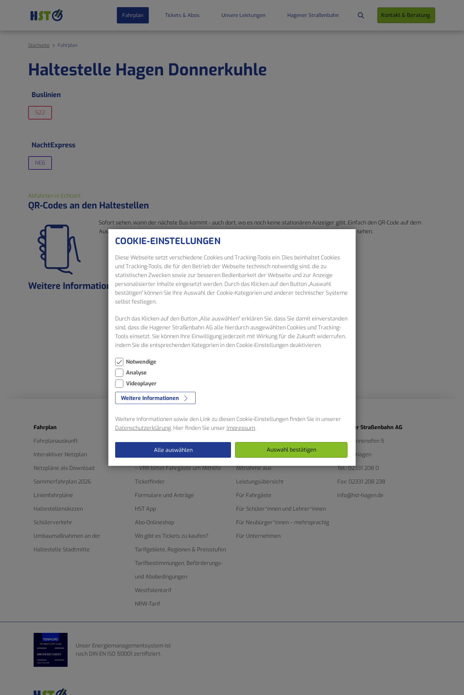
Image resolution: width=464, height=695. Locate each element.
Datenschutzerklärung (143, 428)
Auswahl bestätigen (291, 449)
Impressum (241, 428)
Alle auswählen (173, 450)
